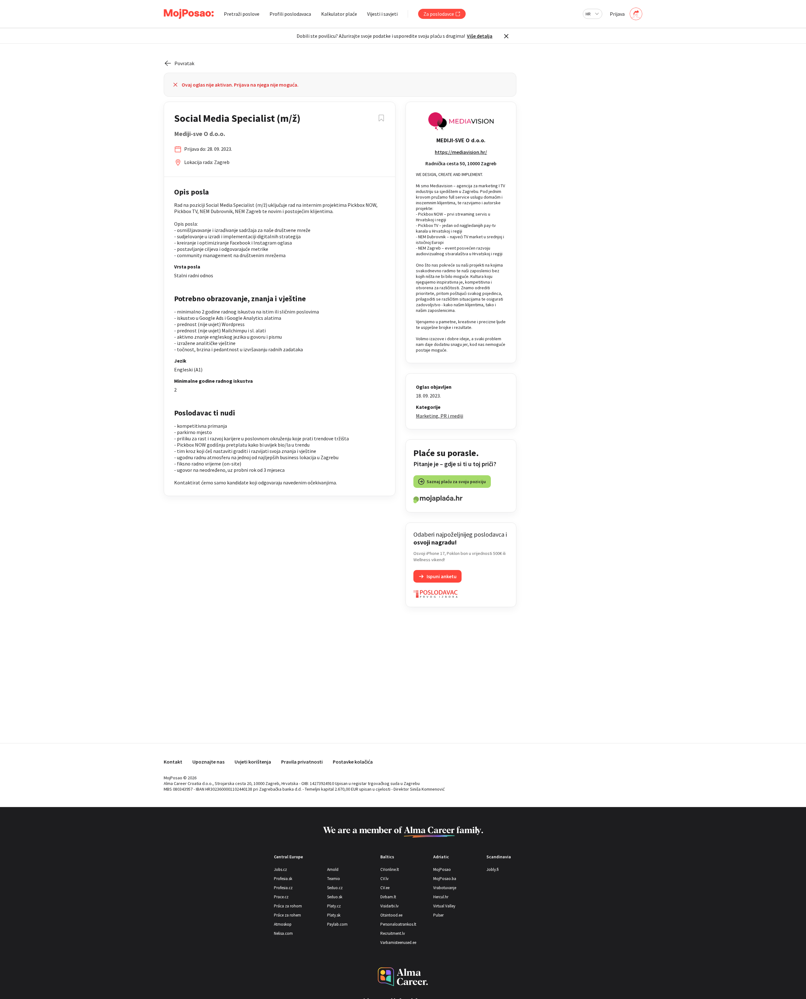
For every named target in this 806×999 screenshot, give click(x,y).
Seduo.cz (335, 887)
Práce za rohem (287, 915)
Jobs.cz (280, 869)
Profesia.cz (283, 887)
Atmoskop (283, 924)
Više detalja (479, 36)
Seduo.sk (334, 897)
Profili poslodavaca (290, 14)
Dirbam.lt (388, 897)
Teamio (333, 878)
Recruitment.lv (392, 933)
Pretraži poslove (241, 14)
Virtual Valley (444, 906)
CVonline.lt (389, 869)
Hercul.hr (440, 897)
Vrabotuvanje (444, 887)
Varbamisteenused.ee (398, 942)
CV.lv (384, 878)
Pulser (438, 915)
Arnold (332, 869)
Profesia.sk (283, 878)
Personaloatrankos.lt (398, 924)
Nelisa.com (283, 933)
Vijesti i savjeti (382, 14)
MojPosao (442, 869)
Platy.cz (334, 906)
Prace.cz (281, 897)
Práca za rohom (288, 906)
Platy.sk (333, 915)
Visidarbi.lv (389, 906)
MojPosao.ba (444, 878)
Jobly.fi (492, 869)
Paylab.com (337, 924)
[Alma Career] (403, 977)
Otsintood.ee (391, 915)
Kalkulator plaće (339, 14)
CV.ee (384, 887)
